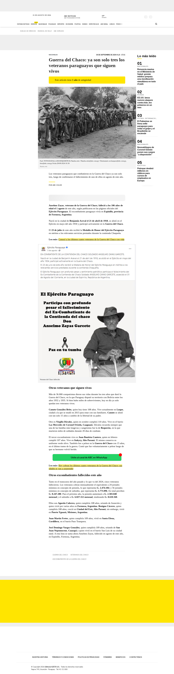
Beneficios (120, 657)
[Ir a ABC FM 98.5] (148, 24)
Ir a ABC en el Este (39, 18)
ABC (24, 16)
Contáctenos (135, 657)
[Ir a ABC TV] (131, 24)
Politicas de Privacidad (88, 657)
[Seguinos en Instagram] (140, 16)
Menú (155, 16)
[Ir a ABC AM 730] (138, 24)
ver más (103, 16)
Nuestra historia (40, 657)
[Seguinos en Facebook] (129, 16)
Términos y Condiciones (63, 657)
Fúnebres (107, 657)
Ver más (147, 74)
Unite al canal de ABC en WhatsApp (89, 458)
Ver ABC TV (77, 16)
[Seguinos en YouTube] (136, 16)
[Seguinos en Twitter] (133, 16)
